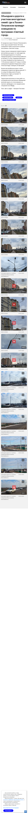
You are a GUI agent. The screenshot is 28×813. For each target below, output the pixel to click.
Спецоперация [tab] (21, 7)
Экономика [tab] (13, 7)
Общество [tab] (5, 7)
